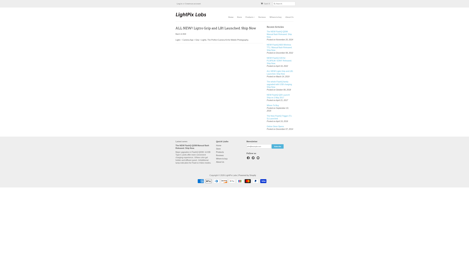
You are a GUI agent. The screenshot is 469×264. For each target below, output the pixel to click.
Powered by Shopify (247, 175)
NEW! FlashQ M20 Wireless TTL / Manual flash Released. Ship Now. (279, 47)
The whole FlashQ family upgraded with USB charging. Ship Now (279, 84)
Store (239, 17)
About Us (289, 17)
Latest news (181, 141)
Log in (179, 4)
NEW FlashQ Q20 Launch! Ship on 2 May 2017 (278, 96)
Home (230, 17)
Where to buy (275, 17)
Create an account (193, 4)
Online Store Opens (275, 126)
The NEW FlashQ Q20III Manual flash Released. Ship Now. (279, 34)
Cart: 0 (267, 4)
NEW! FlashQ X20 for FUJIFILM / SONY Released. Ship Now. (279, 60)
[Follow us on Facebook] (248, 158)
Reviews (262, 17)
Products (249, 17)
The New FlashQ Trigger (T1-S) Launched (279, 117)
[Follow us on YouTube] (258, 158)
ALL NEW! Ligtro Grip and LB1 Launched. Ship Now (280, 72)
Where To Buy (273, 105)
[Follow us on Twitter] (253, 158)
